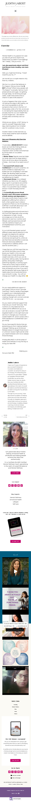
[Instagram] (12, 485)
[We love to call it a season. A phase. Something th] (15, 680)
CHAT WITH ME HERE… (19, 299)
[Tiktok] (21, 485)
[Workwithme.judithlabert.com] (15, 653)
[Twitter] (9, 485)
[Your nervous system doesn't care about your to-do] (15, 598)
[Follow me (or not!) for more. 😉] (15, 571)
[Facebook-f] (15, 485)
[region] (15, 788)
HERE (12, 335)
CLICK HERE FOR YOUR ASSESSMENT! (19, 281)
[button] (15, 11)
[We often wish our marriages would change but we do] (15, 625)
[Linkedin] (18, 485)
